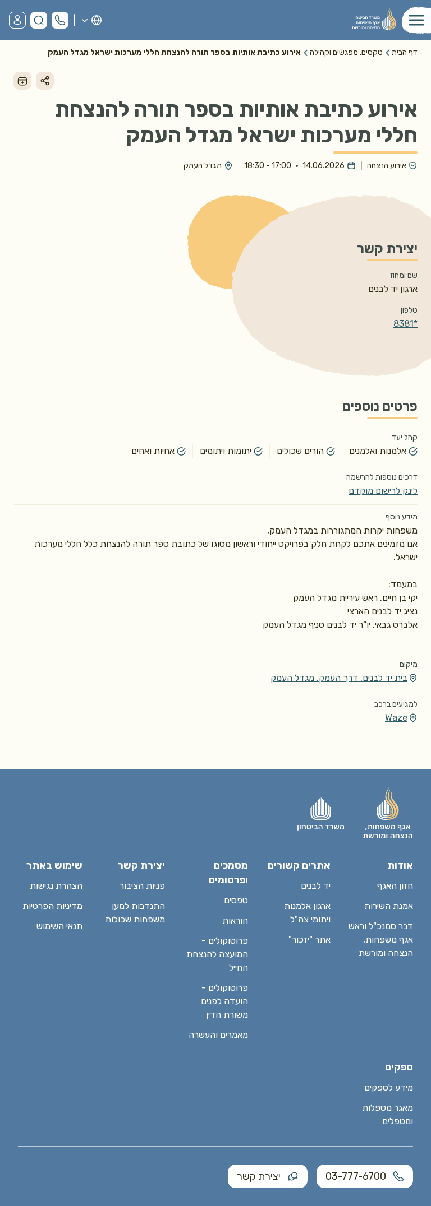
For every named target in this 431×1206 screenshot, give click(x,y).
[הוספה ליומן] (22, 81)
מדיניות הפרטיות (52, 906)
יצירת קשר (259, 1176)
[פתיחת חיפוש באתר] (38, 20)
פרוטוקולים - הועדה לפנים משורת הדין (224, 1001)
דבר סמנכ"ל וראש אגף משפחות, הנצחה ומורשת (381, 939)
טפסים (236, 900)
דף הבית (405, 52)
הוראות (235, 920)
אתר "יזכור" (309, 939)
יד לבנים (316, 885)
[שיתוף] (45, 81)
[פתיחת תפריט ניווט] (416, 20)
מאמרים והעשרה (218, 1034)
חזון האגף (395, 885)
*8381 (405, 323)
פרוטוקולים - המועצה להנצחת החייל (217, 954)
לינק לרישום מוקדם (383, 490)
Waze (396, 717)
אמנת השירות (388, 906)
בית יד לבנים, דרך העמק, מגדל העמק (338, 677)
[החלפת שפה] (91, 20)
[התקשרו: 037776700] (60, 20)
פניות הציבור (142, 885)
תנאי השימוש (59, 926)
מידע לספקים (388, 1087)
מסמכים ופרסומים (228, 872)
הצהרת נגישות (56, 885)
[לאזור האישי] (17, 20)
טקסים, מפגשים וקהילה (346, 52)
